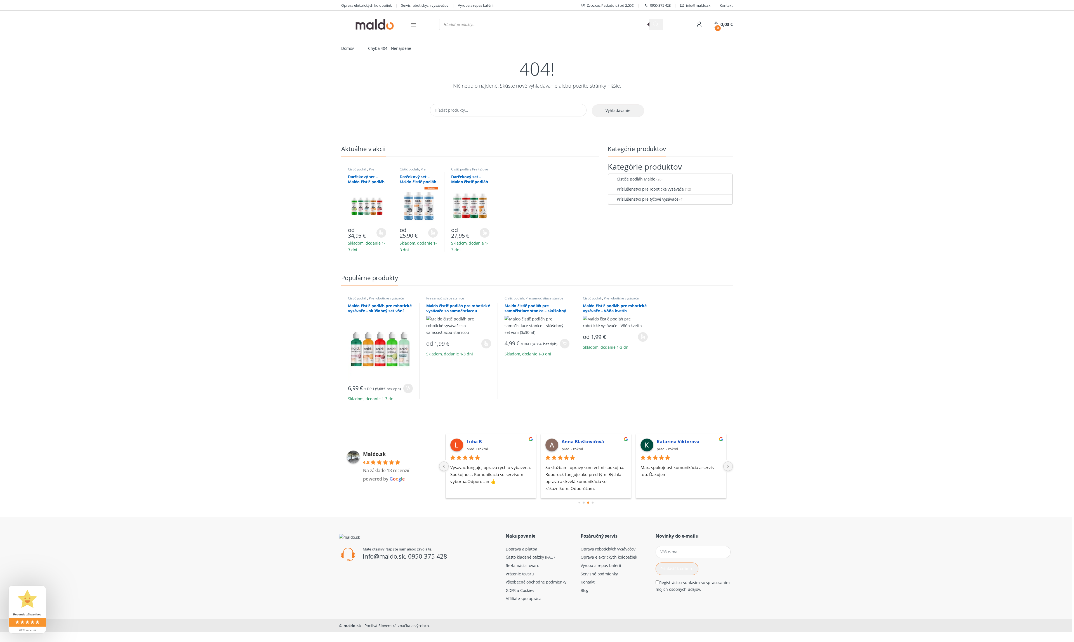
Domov (347, 48)
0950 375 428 (660, 5)
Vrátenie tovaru (520, 574)
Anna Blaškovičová (583, 442)
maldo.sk (352, 625)
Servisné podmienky (599, 574)
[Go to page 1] (584, 503)
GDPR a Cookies (520, 590)
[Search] (656, 24)
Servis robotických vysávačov (425, 5)
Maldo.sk (374, 454)
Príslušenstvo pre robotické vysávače (650, 189)
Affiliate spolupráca (523, 598)
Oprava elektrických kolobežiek (366, 5)
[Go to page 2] (588, 503)
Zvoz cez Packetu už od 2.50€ (610, 5)
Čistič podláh (357, 169)
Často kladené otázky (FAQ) (530, 557)
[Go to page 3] (593, 503)
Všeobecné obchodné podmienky (536, 582)
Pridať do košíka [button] (407, 388)
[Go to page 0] (579, 502)
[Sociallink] (341, 580)
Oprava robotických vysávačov (608, 549)
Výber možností (377, 233)
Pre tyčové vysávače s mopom (469, 171)
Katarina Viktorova (678, 442)
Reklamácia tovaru (523, 565)
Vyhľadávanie (618, 110)
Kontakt (726, 5)
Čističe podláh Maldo (636, 179)
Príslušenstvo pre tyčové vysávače (647, 199)
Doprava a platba (521, 549)
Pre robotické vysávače (362, 171)
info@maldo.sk (698, 5)
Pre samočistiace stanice (415, 171)
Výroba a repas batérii (475, 5)
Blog (584, 590)
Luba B (474, 442)
